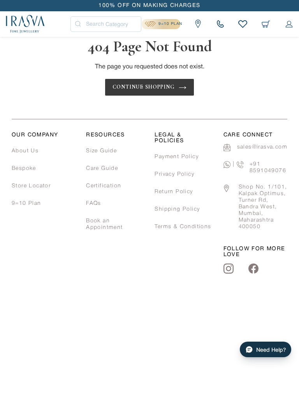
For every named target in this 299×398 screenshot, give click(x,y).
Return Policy (174, 191)
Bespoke (24, 168)
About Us (25, 151)
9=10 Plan (26, 203)
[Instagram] (228, 269)
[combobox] (105, 24)
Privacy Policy (174, 174)
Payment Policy (177, 156)
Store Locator (31, 186)
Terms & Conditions (183, 226)
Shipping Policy (177, 209)
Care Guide (102, 168)
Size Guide (101, 151)
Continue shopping (144, 87)
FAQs (93, 203)
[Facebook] (253, 269)
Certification (103, 186)
